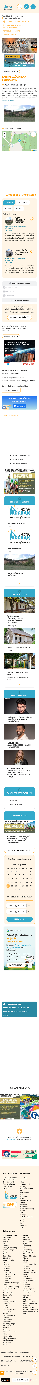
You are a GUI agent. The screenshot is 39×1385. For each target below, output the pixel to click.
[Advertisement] (19, 435)
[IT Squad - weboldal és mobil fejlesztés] (34, 1380)
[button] (19, 140)
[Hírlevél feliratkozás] (2, 1373)
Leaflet (35, 150)
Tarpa (10, 18)
